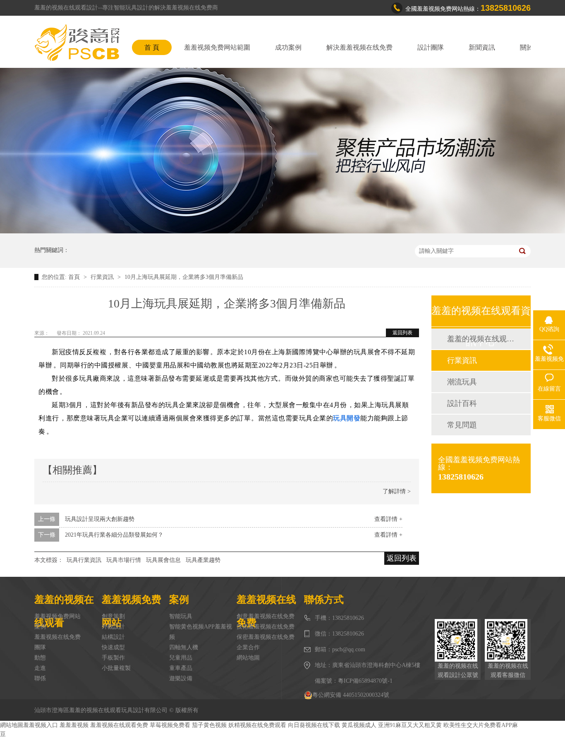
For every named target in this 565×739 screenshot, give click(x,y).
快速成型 (113, 647)
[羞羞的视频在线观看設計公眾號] (458, 640)
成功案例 (288, 47)
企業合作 (248, 647)
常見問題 (462, 425)
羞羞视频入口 (40, 725)
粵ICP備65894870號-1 (365, 681)
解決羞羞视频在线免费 (359, 47)
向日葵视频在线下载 (314, 725)
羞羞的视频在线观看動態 (480, 339)
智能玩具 (180, 616)
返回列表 (402, 333)
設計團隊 (430, 47)
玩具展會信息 (163, 560)
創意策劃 (113, 616)
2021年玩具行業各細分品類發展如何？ (114, 535)
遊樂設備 (180, 678)
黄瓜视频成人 (359, 725)
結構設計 (113, 637)
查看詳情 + (388, 519)
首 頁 (151, 47)
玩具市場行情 (123, 560)
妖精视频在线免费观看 (257, 725)
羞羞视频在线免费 (57, 637)
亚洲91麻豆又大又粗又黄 (410, 725)
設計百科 (462, 403)
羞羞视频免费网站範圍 (217, 47)
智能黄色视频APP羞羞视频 (200, 632)
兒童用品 (180, 658)
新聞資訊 (482, 47)
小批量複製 (116, 668)
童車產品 (180, 668)
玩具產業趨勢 (203, 560)
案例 (40, 627)
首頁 (74, 277)
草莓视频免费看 (170, 725)
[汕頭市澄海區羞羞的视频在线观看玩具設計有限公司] (77, 42)
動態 (40, 658)
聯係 (40, 678)
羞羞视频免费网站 (57, 616)
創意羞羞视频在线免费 (265, 616)
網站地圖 (248, 658)
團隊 (40, 647)
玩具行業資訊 (84, 560)
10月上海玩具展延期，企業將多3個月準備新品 (183, 277)
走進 (40, 668)
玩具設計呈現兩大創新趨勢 (99, 519)
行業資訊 (103, 277)
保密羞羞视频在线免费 (265, 637)
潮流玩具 (462, 382)
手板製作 (113, 658)
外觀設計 (113, 627)
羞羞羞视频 (74, 725)
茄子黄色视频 (209, 725)
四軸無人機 (183, 647)
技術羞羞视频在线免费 (265, 627)
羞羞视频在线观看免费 (119, 725)
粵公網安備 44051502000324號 (350, 695)
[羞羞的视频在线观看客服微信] (508, 640)
